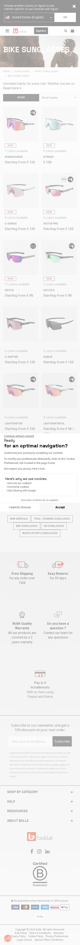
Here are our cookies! (19, 483)
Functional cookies (18, 486)
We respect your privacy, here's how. (24, 468)
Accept (60, 507)
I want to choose (20, 507)
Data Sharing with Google (21, 490)
